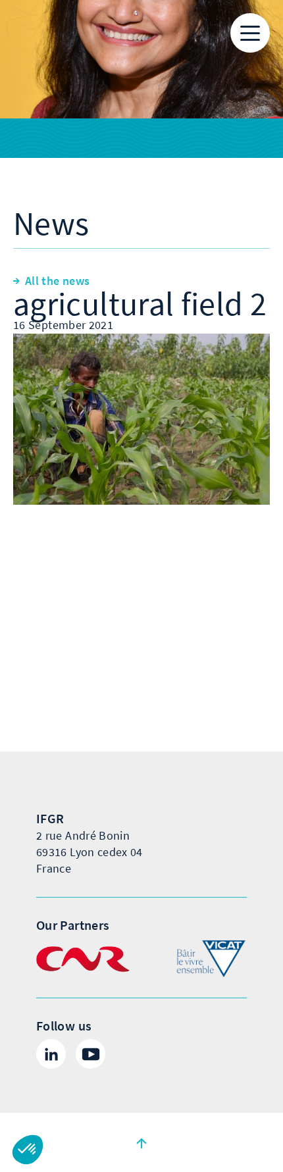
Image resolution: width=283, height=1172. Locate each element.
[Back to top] (141, 1142)
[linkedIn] (51, 1054)
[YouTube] (90, 1054)
